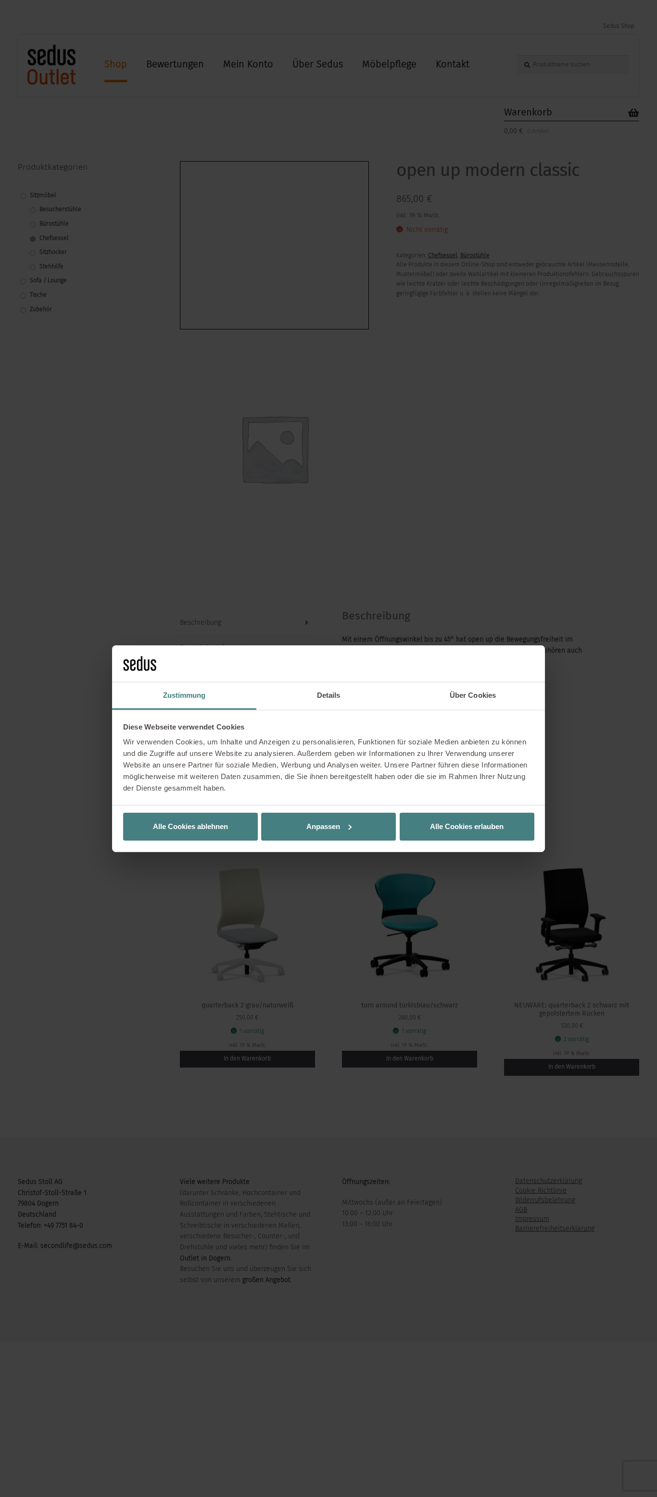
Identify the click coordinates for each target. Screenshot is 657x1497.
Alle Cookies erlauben (467, 826)
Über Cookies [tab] (473, 695)
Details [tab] (329, 695)
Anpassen (323, 826)
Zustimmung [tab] (184, 695)
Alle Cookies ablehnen (190, 826)
